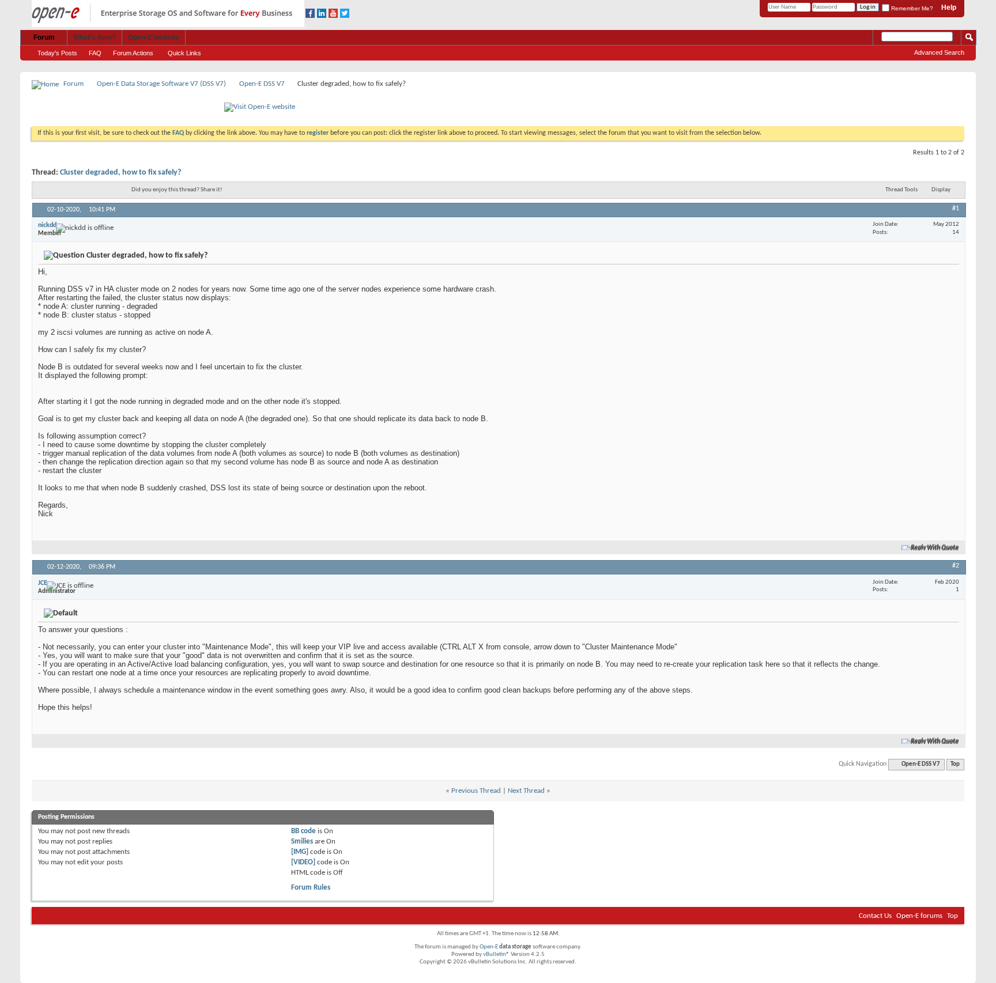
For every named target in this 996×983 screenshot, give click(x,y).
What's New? (94, 37)
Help (948, 7)
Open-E (489, 947)
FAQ (95, 53)
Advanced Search (939, 52)
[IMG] (299, 852)
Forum (44, 37)
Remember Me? (911, 8)
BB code (303, 831)
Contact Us (875, 916)
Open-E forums (919, 916)
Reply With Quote (935, 548)
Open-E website (153, 37)
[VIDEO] (303, 862)
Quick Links (184, 53)
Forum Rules (310, 887)
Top (955, 764)
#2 (955, 565)
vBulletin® (496, 954)
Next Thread (526, 791)
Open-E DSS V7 (262, 84)
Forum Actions (133, 53)
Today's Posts (57, 53)
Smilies (302, 841)
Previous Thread (476, 791)
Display (940, 190)
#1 (955, 208)
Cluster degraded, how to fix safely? (120, 172)
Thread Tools (901, 190)
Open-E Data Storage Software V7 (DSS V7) (161, 84)
